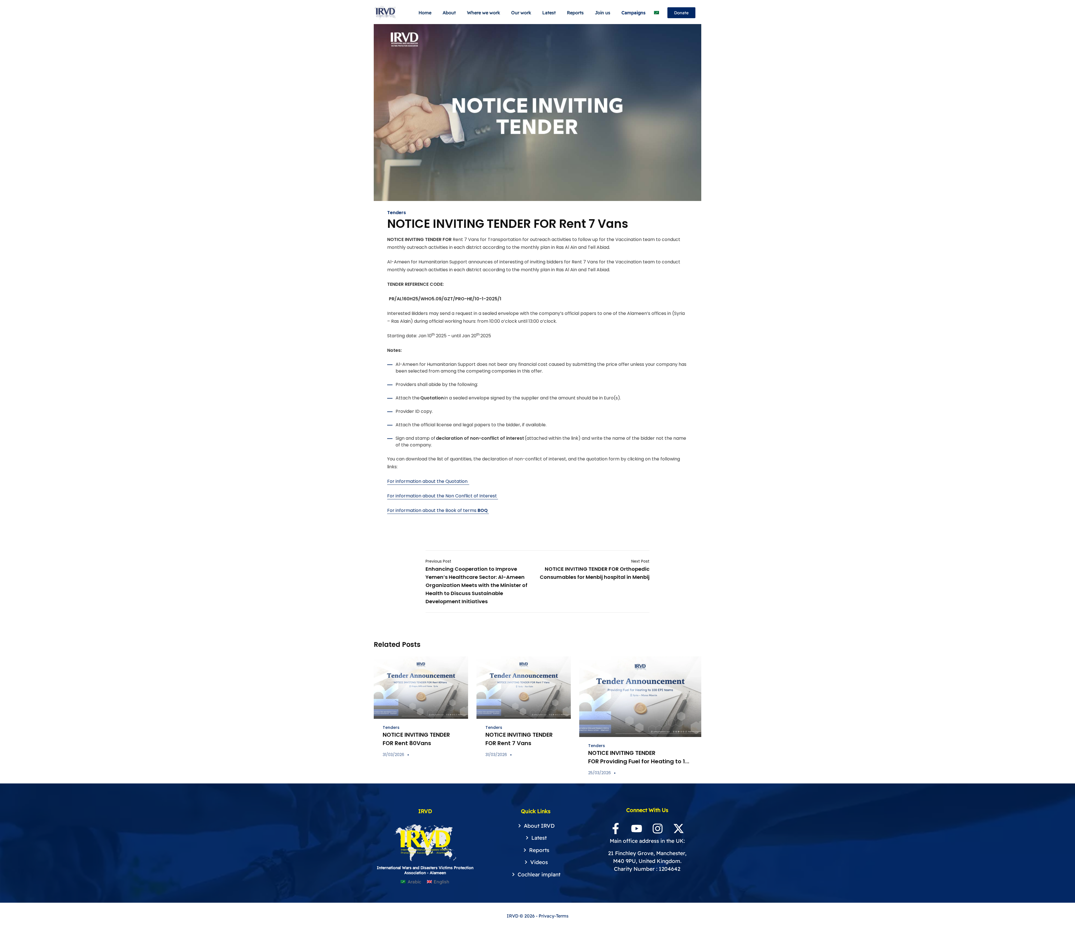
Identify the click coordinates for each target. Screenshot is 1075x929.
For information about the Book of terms (437, 510)
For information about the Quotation (428, 481)
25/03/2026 (599, 773)
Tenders (396, 213)
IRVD (513, 916)
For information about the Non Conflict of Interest (442, 496)
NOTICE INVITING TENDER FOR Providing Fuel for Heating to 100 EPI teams (640, 761)
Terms (562, 916)
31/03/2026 (393, 754)
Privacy (546, 916)
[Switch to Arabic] (656, 13)
